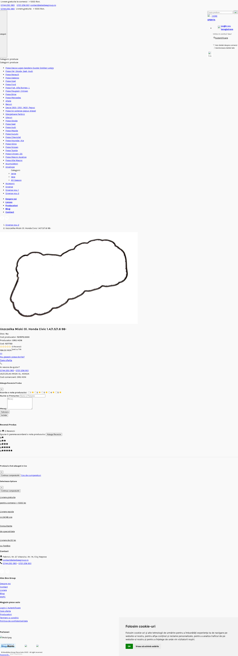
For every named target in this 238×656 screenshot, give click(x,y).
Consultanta (6, 526)
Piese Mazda (12, 130)
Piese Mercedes (13, 97)
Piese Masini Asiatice (16, 157)
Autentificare (221, 38)
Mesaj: (3, 408)
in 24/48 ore (6, 517)
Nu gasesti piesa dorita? (12, 357)
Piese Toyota (12, 150)
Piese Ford (11, 84)
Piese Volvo (11, 144)
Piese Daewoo (12, 77)
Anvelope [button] (10, 167)
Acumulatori (12, 163)
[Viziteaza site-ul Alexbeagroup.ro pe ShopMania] (7, 647)
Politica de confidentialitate (14, 621)
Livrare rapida (7, 511)
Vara (13, 177)
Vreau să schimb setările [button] (147, 646)
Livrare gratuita (7, 497)
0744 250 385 (8, 5)
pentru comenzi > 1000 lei (13, 502)
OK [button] (129, 646)
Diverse (9, 186)
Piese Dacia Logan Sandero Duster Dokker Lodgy (30, 68)
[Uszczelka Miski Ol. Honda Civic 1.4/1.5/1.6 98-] (69, 323)
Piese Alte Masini (14, 160)
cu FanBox (5, 545)
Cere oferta (6, 360)
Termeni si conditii (9, 617)
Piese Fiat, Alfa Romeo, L (18, 87)
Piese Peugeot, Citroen (17, 91)
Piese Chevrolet (13, 137)
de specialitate (7, 531)
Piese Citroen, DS (14, 153)
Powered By (5, 655)
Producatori (12, 205)
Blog (8, 208)
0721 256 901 (23, 5)
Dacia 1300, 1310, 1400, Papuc (20, 107)
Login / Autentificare (10, 607)
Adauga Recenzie (54, 434)
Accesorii (10, 183)
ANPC (3, 596)
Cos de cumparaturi (31, 475)
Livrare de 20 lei (8, 540)
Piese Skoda (11, 120)
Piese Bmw (11, 94)
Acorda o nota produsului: (13, 392)
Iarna (13, 173)
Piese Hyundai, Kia (15, 140)
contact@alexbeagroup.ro (43, 5)
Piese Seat (11, 124)
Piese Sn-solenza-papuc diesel (21, 111)
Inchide (4, 415)
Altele (8, 101)
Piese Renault (12, 74)
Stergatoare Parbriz (15, 114)
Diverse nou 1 (12, 190)
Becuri (9, 104)
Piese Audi (11, 127)
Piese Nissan (12, 147)
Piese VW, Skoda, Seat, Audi (19, 71)
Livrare (9, 202)
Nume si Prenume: (9, 395)
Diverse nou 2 (12, 193)
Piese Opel (11, 81)
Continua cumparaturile (10, 475)
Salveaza (5, 412)
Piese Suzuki (12, 134)
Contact (10, 212)
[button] (225, 28)
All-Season (16, 180)
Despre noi (11, 199)
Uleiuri (9, 117)
